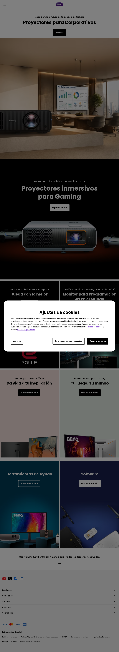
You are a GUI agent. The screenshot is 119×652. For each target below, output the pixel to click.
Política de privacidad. (26, 329)
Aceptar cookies (98, 341)
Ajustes (17, 341)
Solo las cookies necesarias (68, 341)
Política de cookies (94, 327)
